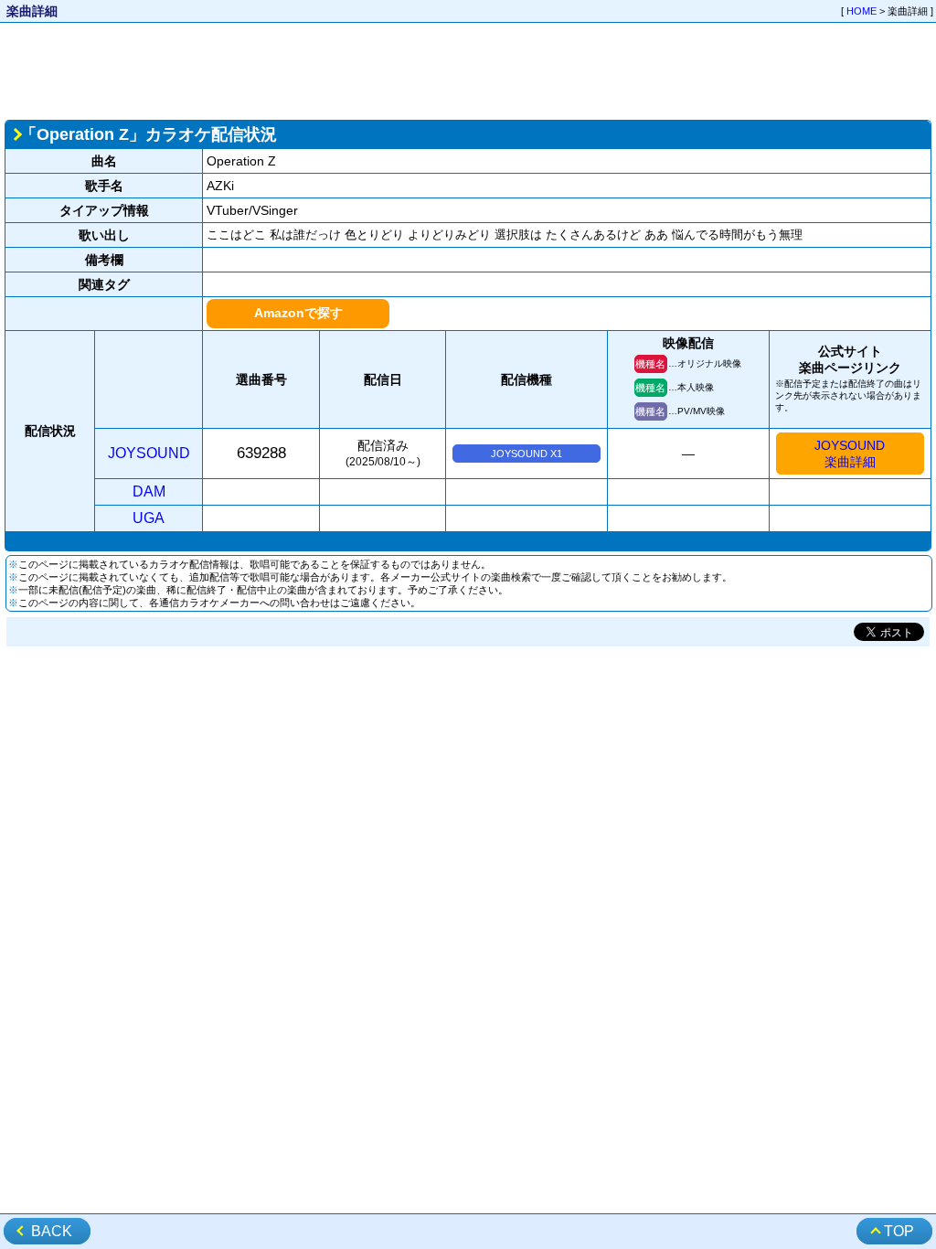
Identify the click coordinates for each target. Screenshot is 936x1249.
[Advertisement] (468, 69)
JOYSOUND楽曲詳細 (849, 453)
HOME (861, 10)
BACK (51, 1231)
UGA (149, 518)
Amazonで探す (298, 312)
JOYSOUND (149, 453)
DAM (149, 491)
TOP (899, 1231)
